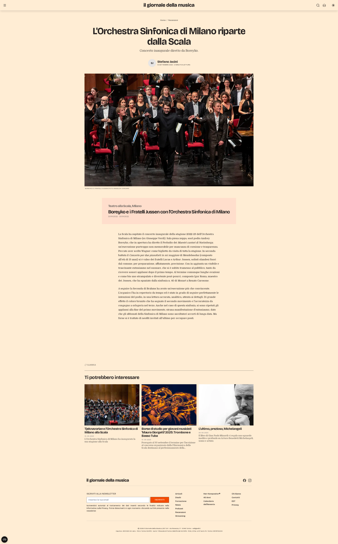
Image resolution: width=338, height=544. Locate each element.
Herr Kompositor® (211, 494)
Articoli (178, 494)
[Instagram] (249, 480)
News (178, 505)
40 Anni (207, 497)
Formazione (180, 501)
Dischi (178, 497)
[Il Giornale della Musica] (169, 5)
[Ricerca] (318, 5)
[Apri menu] (4, 5)
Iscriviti (160, 500)
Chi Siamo (236, 494)
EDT (233, 501)
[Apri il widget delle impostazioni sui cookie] (4, 539)
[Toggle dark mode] (333, 5)
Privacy (235, 505)
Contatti (236, 497)
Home (163, 20)
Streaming (180, 516)
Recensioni (173, 20)
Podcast (179, 509)
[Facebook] (244, 480)
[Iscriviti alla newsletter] (324, 5)
